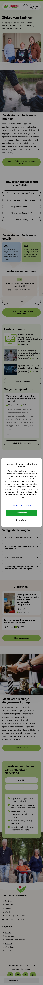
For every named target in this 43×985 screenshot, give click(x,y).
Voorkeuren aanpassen (21, 505)
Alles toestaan (21, 513)
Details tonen (21, 520)
